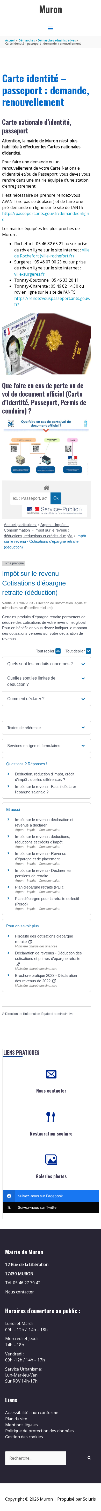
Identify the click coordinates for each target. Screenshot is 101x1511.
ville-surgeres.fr (29, 274)
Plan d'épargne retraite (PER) (39, 887)
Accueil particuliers (20, 524)
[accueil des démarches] (46, 487)
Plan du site (16, 1419)
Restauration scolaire (51, 1133)
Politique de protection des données (39, 1431)
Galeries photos (51, 1176)
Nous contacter (51, 1090)
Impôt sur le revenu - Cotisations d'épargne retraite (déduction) (45, 541)
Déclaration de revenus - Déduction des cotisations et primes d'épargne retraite (48, 956)
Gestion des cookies (24, 1437)
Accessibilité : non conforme (31, 1412)
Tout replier (45, 651)
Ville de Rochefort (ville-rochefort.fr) (52, 253)
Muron (50, 9)
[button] (46, 664)
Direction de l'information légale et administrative (39, 1014)
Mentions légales (21, 1425)
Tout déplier (76, 651)
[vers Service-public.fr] (54, 511)
